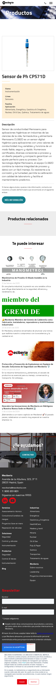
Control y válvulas (9, 541)
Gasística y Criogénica (39, 520)
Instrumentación (9, 545)
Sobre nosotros (36, 567)
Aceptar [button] (22, 682)
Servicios (6, 507)
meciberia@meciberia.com (14, 488)
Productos (6, 550)
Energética (34, 515)
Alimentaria (34, 511)
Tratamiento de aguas (39, 558)
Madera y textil (36, 528)
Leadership (34, 572)
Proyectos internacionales (41, 576)
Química (33, 550)
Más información (14, 199)
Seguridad (6, 537)
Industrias (34, 507)
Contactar (28, 454)
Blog (4, 568)
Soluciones (7, 533)
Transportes (35, 554)
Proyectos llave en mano (12, 523)
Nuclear (33, 537)
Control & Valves (9, 559)
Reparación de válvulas (12, 528)
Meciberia (34, 563)
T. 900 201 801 (10, 491)
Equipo (33, 580)
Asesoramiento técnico (12, 511)
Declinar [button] (34, 682)
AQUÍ (24, 662)
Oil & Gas (34, 541)
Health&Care (35, 524)
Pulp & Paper (35, 545)
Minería (33, 533)
